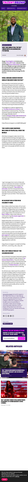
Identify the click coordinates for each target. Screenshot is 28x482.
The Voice (4, 8)
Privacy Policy (22, 466)
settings (17, 476)
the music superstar (17, 216)
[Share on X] (6, 316)
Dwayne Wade (11, 115)
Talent (3, 462)
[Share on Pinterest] (8, 316)
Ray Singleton (10, 61)
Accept (4, 479)
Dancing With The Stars (22, 8)
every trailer (11, 63)
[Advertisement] (14, 422)
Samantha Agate (7, 294)
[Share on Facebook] (4, 316)
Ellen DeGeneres (21, 115)
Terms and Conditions (20, 468)
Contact (24, 464)
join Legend (5, 235)
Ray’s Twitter (6, 214)
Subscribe (21, 338)
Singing (4, 464)
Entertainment (6, 466)
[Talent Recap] (14, 2)
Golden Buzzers (14, 265)
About (24, 462)
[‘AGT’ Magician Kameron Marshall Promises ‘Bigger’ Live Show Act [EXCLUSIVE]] (14, 364)
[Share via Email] (13, 316)
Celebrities (5, 468)
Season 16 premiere (14, 64)
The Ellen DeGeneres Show (11, 109)
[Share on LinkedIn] (11, 316)
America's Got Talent (11, 8)
